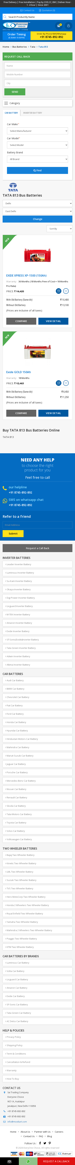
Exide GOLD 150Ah (18, 372)
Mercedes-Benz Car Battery (21, 780)
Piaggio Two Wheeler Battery (21, 938)
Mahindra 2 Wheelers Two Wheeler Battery (29, 930)
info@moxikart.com (17, 1121)
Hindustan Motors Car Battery (22, 738)
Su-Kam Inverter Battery (19, 581)
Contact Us (28, 10)
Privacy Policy (13, 1036)
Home (6, 46)
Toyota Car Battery (16, 822)
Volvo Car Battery (15, 830)
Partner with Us (42, 1132)
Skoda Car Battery (16, 805)
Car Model (13, 138)
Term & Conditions (16, 1053)
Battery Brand (15, 152)
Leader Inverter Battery (18, 564)
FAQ (41, 1136)
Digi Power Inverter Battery (20, 597)
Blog (49, 1136)
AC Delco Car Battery (17, 1021)
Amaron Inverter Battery (19, 622)
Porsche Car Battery (17, 772)
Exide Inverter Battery (17, 631)
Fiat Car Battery (14, 705)
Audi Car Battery (15, 680)
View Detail (53, 321)
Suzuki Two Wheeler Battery (21, 880)
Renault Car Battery (16, 797)
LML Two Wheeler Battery (19, 871)
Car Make (13, 124)
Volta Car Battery (15, 971)
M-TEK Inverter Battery (18, 614)
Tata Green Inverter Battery (21, 648)
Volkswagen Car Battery (19, 839)
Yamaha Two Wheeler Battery (22, 921)
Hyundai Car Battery (17, 730)
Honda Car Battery (16, 722)
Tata (32, 46)
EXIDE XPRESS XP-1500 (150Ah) (26, 275)
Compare (21, 321)
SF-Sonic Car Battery (17, 1004)
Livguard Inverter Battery (19, 606)
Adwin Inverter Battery (18, 656)
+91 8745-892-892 (51, 37)
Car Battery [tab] (11, 112)
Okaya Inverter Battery (18, 589)
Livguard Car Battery (17, 979)
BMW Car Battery (15, 688)
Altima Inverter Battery (18, 664)
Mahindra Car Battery (17, 747)
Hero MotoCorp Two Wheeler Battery (26, 896)
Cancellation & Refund (18, 1062)
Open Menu (37, 103)
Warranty (11, 1070)
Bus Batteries (19, 46)
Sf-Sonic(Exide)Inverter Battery (22, 639)
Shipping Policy (14, 1045)
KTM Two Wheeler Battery (20, 947)
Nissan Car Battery (16, 789)
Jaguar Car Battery (16, 764)
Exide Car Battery (15, 996)
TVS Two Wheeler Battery (19, 888)
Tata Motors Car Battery (19, 814)
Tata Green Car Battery (18, 1012)
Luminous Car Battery (17, 962)
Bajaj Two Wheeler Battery (20, 855)
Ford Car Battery (15, 713)
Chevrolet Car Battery (17, 697)
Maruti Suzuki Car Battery (19, 755)
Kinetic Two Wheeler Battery (21, 863)
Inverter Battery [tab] (32, 112)
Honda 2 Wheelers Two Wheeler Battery (27, 905)
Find (39, 170)
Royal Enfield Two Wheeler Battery (24, 913)
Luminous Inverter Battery (20, 572)
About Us (25, 1132)
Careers (59, 1132)
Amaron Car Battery (16, 987)
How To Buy (12, 1078)
